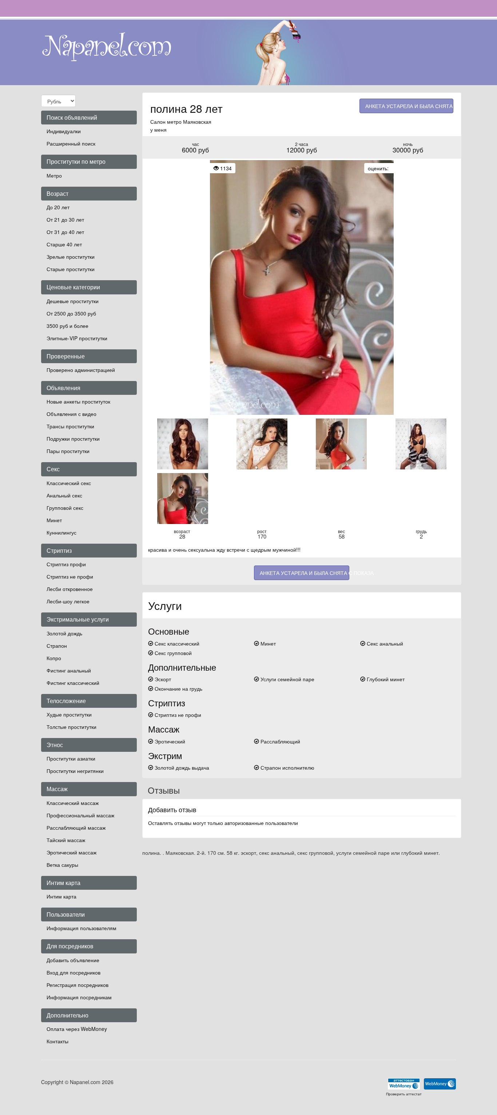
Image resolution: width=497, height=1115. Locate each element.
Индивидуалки (64, 131)
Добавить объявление (73, 960)
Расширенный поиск (71, 143)
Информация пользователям (81, 928)
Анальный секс (64, 495)
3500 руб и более (67, 325)
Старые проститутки (71, 269)
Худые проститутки (69, 714)
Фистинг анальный (69, 670)
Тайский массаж (66, 840)
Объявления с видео (71, 413)
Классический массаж (73, 802)
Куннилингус (61, 532)
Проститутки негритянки (75, 770)
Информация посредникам (79, 997)
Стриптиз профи (66, 564)
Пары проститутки (68, 451)
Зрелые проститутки (71, 256)
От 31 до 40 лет (65, 231)
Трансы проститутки (70, 426)
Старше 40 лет (64, 244)
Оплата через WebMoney (77, 1028)
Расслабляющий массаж (76, 827)
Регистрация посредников (77, 984)
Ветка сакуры (62, 864)
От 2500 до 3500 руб (71, 313)
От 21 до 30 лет (65, 219)
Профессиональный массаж (80, 815)
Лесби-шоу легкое (68, 601)
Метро (54, 175)
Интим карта (61, 896)
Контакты (57, 1041)
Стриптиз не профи (70, 576)
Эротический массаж (71, 852)
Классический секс (69, 483)
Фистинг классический (73, 682)
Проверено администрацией (81, 369)
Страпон (57, 645)
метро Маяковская (189, 121)
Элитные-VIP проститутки (77, 338)
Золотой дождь (64, 633)
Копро (54, 658)
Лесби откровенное (70, 588)
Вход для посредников (73, 972)
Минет (54, 520)
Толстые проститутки (71, 726)
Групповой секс (65, 507)
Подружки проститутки (73, 438)
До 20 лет (58, 207)
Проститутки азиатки (71, 758)
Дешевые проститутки (73, 301)
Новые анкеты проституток (78, 401)
